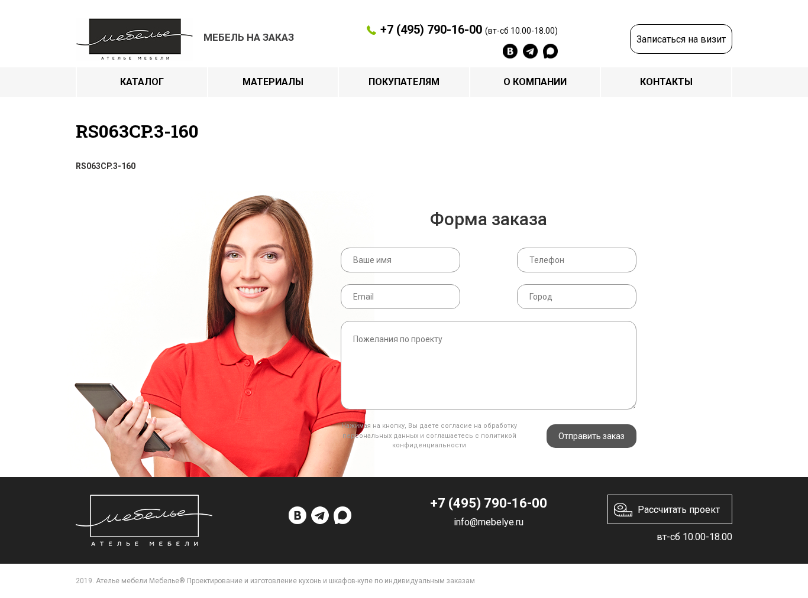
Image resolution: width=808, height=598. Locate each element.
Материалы (273, 81)
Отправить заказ (591, 436)
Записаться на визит (681, 39)
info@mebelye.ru (488, 522)
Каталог (142, 81)
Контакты (666, 81)
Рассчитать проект (679, 509)
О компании (535, 81)
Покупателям (404, 81)
